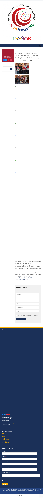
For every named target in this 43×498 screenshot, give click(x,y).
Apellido (4, 456)
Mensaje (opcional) (6, 472)
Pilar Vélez (17, 49)
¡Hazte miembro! (5, 442)
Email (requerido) (6, 461)
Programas (4, 436)
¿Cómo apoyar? (5, 441)
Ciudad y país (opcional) (7, 467)
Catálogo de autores (6, 438)
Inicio (3, 433)
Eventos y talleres (5, 439)
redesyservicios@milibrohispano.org (8, 425)
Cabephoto (22, 272)
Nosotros (4, 435)
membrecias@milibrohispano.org (8, 423)
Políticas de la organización (7, 444)
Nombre (4, 451)
